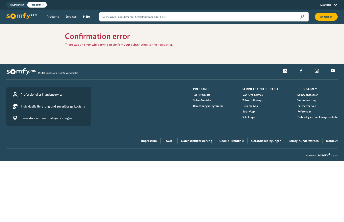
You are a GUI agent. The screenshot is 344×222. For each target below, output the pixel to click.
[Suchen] (302, 16)
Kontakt (332, 141)
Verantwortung (306, 100)
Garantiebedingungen (266, 141)
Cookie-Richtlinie (231, 141)
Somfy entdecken (307, 94)
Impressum (149, 141)
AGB (169, 141)
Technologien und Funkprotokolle (317, 117)
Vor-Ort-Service (252, 94)
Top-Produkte (201, 94)
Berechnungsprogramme (208, 106)
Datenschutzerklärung (196, 141)
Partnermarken (306, 106)
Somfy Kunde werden (304, 141)
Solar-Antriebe (202, 100)
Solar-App (248, 111)
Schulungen (249, 117)
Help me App (250, 106)
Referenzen (304, 111)
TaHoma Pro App (252, 100)
